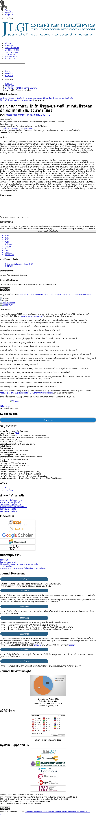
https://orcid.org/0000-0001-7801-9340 (16, 128)
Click (17, 433)
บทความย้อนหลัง (12, 47)
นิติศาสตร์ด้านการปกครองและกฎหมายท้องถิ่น (19, 564)
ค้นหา (7, 10)
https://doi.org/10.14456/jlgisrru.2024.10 (28, 114)
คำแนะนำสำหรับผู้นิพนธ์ (10, 502)
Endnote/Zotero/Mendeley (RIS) (19, 264)
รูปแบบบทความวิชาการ (10, 511)
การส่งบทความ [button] (11, 56)
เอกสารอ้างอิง (67, 98)
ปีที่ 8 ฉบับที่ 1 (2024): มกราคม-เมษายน (21, 87)
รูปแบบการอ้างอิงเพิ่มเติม (48, 231)
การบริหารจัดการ (7, 566)
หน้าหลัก (8, 43)
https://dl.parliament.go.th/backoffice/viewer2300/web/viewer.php (26, 392)
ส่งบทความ (48, 420)
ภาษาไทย (9, 490)
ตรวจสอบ (37, 644)
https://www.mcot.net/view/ (31, 316)
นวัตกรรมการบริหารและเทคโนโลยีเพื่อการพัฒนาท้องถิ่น (23, 568)
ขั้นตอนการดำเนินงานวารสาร (12, 500)
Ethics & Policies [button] (12, 49)
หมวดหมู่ (40, 98)
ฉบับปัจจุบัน (9, 45)
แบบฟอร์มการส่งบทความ (10, 504)
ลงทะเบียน (9, 12)
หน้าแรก (8, 83)
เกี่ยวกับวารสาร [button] (11, 58)
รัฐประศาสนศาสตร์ (8, 562)
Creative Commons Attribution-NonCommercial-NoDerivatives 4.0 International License (54, 294)
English (8, 488)
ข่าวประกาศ (10, 54)
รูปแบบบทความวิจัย (8, 508)
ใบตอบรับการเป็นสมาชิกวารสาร (13, 506)
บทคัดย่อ (3, 98)
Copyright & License (52, 98)
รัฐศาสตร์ (4, 559)
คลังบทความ (10, 85)
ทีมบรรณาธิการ (11, 52)
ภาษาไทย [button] (9, 18)
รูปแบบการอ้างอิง (15, 98)
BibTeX (9, 266)
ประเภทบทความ (29, 98)
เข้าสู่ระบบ (9, 14)
